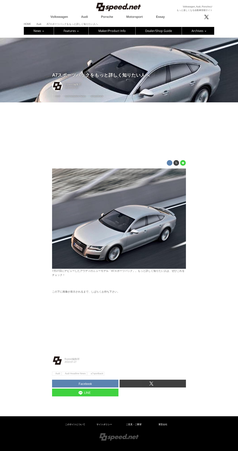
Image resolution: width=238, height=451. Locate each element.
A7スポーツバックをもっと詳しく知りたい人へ (101, 74)
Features (70, 31)
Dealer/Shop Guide (158, 31)
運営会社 (162, 424)
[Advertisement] (119, 131)
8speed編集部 (73, 84)
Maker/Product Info (112, 31)
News (37, 31)
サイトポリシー (104, 424)
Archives (198, 31)
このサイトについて (75, 424)
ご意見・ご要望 (133, 424)
